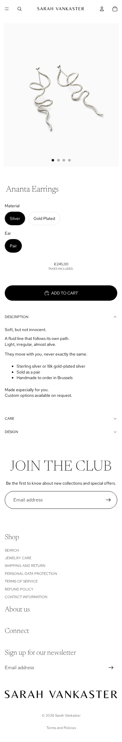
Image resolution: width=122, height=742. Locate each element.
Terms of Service (21, 581)
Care (9, 418)
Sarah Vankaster (68, 715)
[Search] (19, 8)
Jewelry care (18, 558)
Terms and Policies (61, 727)
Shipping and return (25, 565)
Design (11, 432)
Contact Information (26, 597)
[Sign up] (108, 500)
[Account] (101, 8)
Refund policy (19, 589)
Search (12, 550)
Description (16, 317)
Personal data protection (31, 573)
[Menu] (7, 9)
